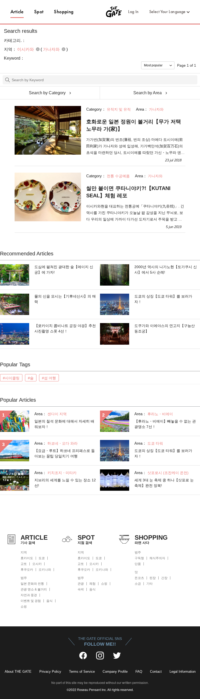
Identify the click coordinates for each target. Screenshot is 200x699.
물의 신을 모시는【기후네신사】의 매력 (65, 299)
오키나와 (45, 569)
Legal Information (183, 671)
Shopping (63, 11)
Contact (156, 671)
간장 (164, 578)
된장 (152, 578)
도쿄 (42, 558)
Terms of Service (82, 671)
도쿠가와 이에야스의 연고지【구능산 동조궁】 (164, 328)
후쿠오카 (27, 569)
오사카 (37, 564)
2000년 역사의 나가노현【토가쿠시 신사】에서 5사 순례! (165, 269)
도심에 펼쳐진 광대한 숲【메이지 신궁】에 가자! (63, 269)
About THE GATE (18, 671)
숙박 (81, 589)
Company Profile (115, 671)
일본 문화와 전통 (32, 583)
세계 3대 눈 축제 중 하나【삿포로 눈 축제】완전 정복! (164, 483)
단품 (138, 564)
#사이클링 (11, 378)
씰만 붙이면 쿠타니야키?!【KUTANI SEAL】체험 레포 (128, 191)
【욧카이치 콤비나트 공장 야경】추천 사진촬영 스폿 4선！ (65, 328)
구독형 (139, 558)
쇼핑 (24, 606)
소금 (138, 583)
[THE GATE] (100, 11)
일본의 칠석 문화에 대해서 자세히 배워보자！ (64, 424)
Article (17, 11)
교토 (24, 564)
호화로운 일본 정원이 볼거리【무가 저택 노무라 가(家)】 (133, 125)
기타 (149, 583)
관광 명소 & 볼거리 (34, 589)
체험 (92, 583)
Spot (39, 11)
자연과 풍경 (29, 595)
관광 (81, 583)
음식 (49, 601)
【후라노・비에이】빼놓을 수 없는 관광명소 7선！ (165, 424)
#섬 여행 (49, 378)
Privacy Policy (50, 671)
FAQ (138, 671)
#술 (31, 378)
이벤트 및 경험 (31, 601)
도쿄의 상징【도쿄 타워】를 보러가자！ (163, 299)
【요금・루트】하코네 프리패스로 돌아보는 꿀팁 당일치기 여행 (64, 453)
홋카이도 (27, 558)
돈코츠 (139, 578)
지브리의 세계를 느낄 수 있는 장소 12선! (65, 483)
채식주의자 (157, 558)
